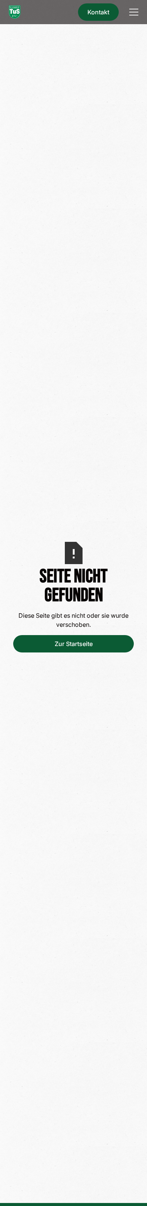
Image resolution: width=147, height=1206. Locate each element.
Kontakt (98, 12)
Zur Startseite (74, 644)
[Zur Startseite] (15, 12)
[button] (132, 12)
